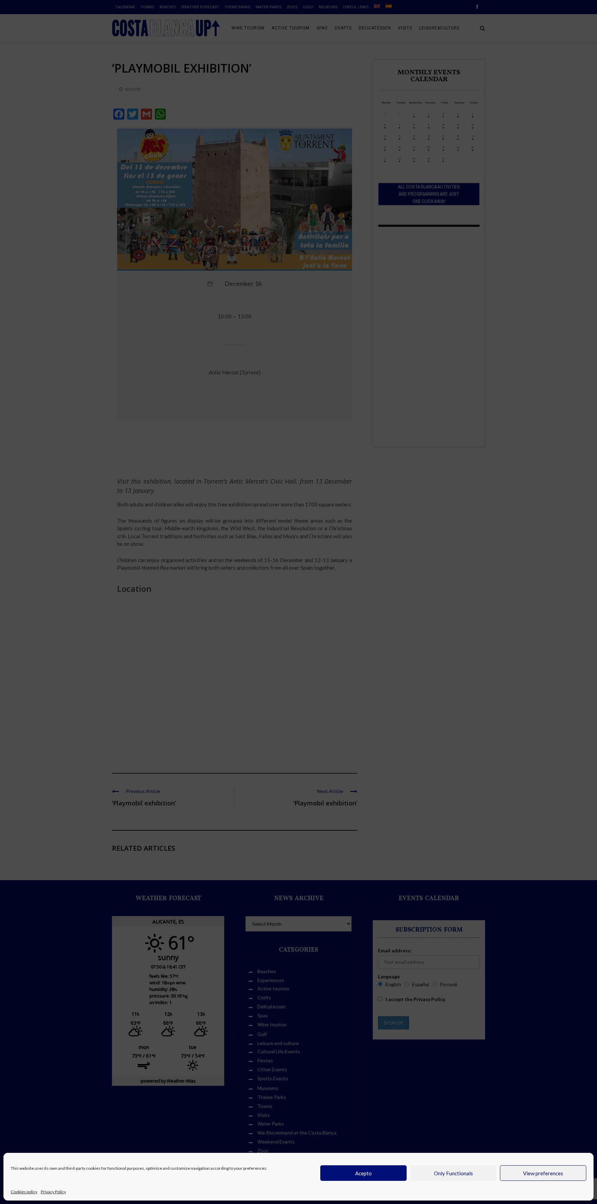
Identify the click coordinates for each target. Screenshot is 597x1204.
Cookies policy (24, 1191)
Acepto (363, 1173)
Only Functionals (453, 1173)
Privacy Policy (53, 1191)
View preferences (543, 1173)
